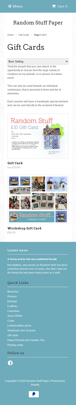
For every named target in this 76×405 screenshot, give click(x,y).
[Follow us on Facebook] (11, 364)
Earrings (12, 301)
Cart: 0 (62, 6)
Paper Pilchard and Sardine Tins (26, 340)
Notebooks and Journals (21, 330)
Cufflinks (12, 306)
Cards (10, 320)
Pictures (12, 296)
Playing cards (15, 345)
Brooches (12, 291)
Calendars (13, 311)
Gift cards (12, 335)
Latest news (17, 250)
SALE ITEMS (14, 315)
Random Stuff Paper (38, 23)
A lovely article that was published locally (32, 259)
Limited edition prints (19, 325)
